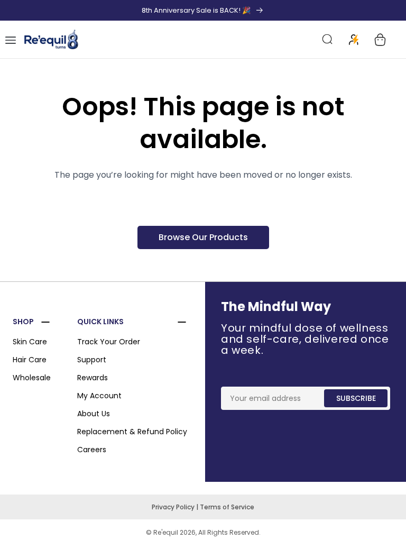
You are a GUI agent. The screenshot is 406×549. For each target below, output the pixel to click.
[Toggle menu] (10, 39)
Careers (91, 449)
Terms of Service (227, 506)
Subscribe (356, 398)
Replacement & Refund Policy (132, 431)
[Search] (328, 40)
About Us (93, 413)
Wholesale (32, 377)
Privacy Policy (174, 506)
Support (91, 359)
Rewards (92, 377)
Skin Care (30, 341)
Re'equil (165, 532)
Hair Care (30, 359)
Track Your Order (108, 341)
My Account (99, 395)
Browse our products (203, 237)
